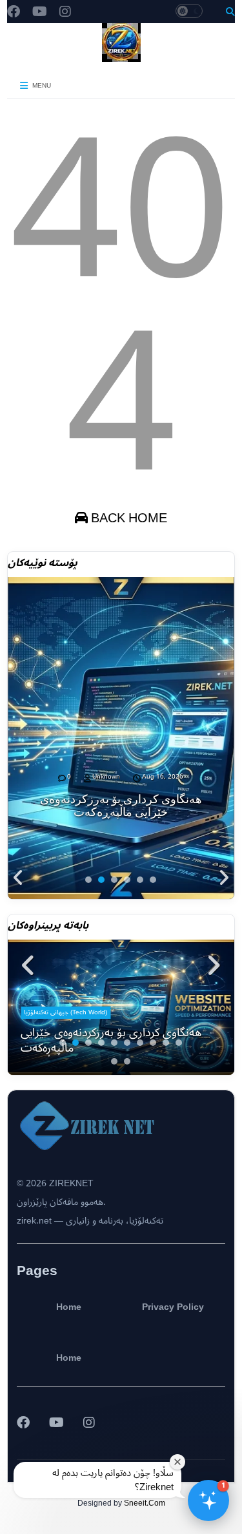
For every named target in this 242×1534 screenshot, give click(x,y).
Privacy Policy (173, 1307)
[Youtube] (39, 12)
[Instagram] (65, 12)
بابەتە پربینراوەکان (48, 925)
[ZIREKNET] (121, 56)
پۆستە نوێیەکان (42, 563)
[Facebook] (13, 12)
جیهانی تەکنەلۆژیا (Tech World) (65, 1012)
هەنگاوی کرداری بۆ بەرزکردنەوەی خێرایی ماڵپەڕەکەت (121, 806)
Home (68, 1307)
